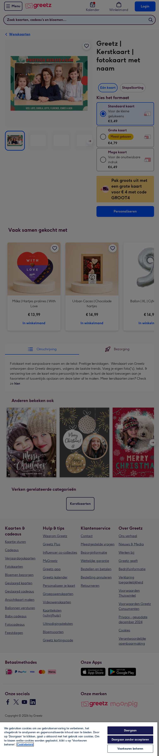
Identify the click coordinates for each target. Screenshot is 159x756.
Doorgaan (130, 730)
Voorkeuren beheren (130, 748)
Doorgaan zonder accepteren (130, 739)
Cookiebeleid (25, 744)
